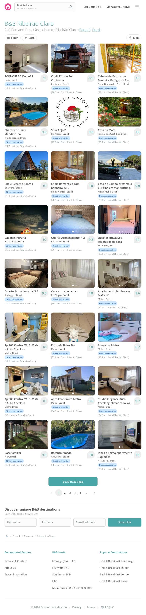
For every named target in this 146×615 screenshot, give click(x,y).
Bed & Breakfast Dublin (114, 568)
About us (10, 568)
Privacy (77, 607)
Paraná (84, 29)
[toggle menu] (137, 6)
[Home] (7, 536)
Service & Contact (16, 561)
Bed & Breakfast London (115, 574)
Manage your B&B (63, 561)
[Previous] (9, 58)
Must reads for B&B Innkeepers (72, 588)
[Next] (42, 58)
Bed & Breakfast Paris (113, 581)
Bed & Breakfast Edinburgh (117, 561)
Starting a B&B (61, 574)
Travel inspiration (16, 574)
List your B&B (60, 568)
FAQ (54, 581)
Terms (91, 607)
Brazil (96, 29)
